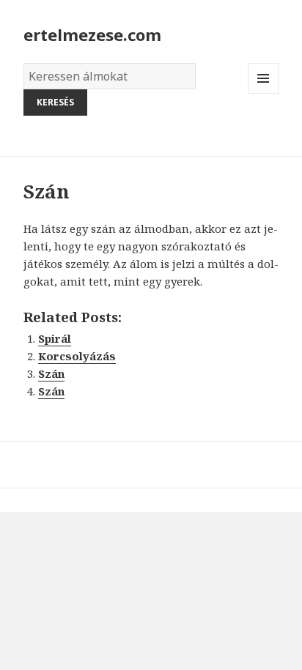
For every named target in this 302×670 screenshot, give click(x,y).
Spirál (54, 338)
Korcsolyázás (77, 356)
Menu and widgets (263, 93)
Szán (51, 373)
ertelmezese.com (92, 34)
